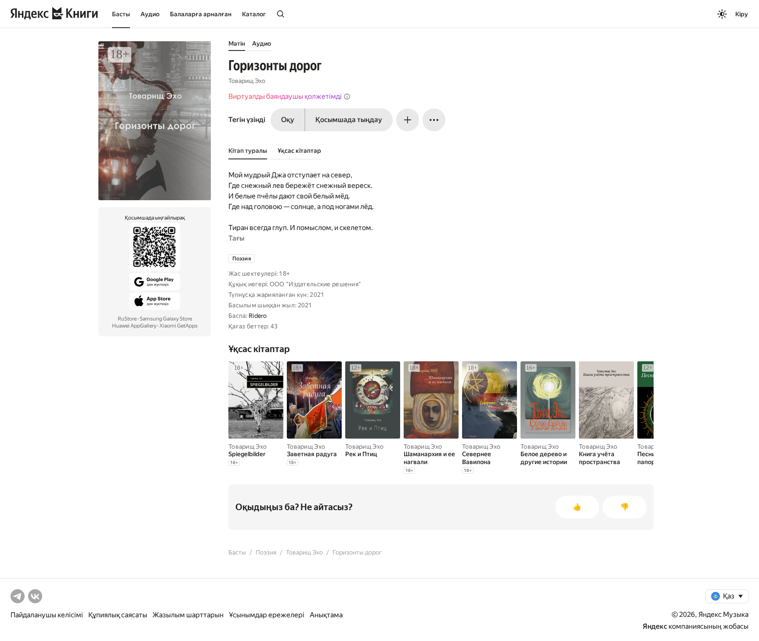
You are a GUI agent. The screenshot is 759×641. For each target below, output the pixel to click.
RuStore (127, 319)
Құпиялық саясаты (117, 615)
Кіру (741, 14)
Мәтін (236, 43)
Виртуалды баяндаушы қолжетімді (285, 96)
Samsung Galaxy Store (166, 319)
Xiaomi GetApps (178, 326)
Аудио (150, 14)
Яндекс (655, 626)
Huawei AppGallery (134, 326)
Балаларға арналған (200, 14)
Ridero (258, 315)
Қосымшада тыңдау (348, 119)
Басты (121, 14)
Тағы (236, 238)
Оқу (287, 119)
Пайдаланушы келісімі (47, 615)
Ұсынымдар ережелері (266, 615)
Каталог (254, 14)
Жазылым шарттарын (188, 615)
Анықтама (326, 615)
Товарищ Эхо (246, 80)
